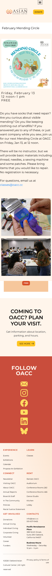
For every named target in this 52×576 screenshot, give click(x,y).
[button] (40, 2)
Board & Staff (9, 496)
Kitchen (30, 500)
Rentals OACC (33, 479)
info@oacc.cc (32, 519)
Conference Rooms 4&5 (37, 492)
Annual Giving (9, 524)
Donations (7, 519)
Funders (6, 545)
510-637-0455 (32, 521)
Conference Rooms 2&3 (37, 487)
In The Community (11, 500)
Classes (30, 456)
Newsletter (8, 479)
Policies (6, 505)
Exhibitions (8, 460)
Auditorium (32, 483)
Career (6, 541)
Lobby (29, 505)
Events (6, 456)
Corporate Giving (10, 532)
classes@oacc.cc (11, 185)
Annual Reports (10, 492)
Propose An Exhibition (13, 468)
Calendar (7, 464)
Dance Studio (33, 496)
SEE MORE (24, 343)
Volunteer (7, 537)
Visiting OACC (9, 483)
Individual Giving (10, 528)
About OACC (8, 487)
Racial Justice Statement (14, 509)
